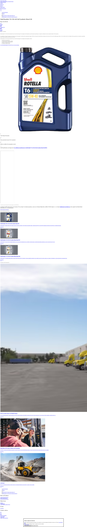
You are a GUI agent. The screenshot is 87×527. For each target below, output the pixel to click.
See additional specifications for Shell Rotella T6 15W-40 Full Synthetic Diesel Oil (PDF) (30, 147)
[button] (43, 3)
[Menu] (43, 10)
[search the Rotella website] (43, 9)
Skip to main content (3, 0)
